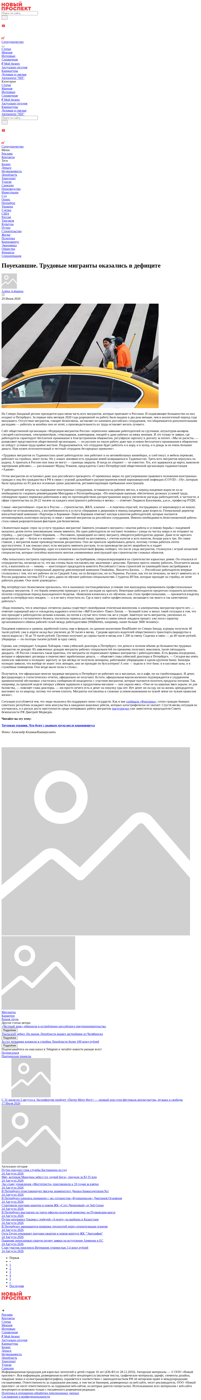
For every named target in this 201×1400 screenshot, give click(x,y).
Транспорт (9, 178)
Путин (6, 227)
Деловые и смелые (14, 74)
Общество (8, 249)
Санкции (8, 185)
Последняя (16, 1286)
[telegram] (100, 22)
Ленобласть (9, 174)
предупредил (120, 708)
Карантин (8, 1015)
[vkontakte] (100, 35)
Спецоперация (11, 256)
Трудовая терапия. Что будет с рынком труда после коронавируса (48, 725)
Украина (7, 206)
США (5, 213)
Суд (4, 196)
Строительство (12, 231)
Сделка (6, 210)
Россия (6, 217)
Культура (8, 224)
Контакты (8, 157)
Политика (8, 238)
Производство (11, 189)
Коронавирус (10, 241)
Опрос (6, 199)
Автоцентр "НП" (13, 78)
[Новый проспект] (16, 9)
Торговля (8, 220)
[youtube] (100, 26)
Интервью (8, 56)
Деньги (6, 167)
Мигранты (9, 1012)
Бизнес (6, 164)
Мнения (7, 52)
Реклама (7, 153)
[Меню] (3, 46)
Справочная (10, 59)
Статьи (6, 49)
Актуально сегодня (14, 67)
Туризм (6, 181)
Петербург (9, 203)
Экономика (9, 245)
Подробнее (9, 1030)
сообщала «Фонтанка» (141, 701)
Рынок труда (10, 1019)
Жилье (6, 234)
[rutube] (100, 38)
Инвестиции (10, 192)
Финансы (8, 252)
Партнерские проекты (16, 1056)
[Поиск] (4, 17)
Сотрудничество (13, 42)
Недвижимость (12, 171)
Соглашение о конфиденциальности (26, 1396)
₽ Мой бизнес (11, 63)
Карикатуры (10, 71)
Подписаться (10, 1052)
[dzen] (100, 30)
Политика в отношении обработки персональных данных (40, 1393)
